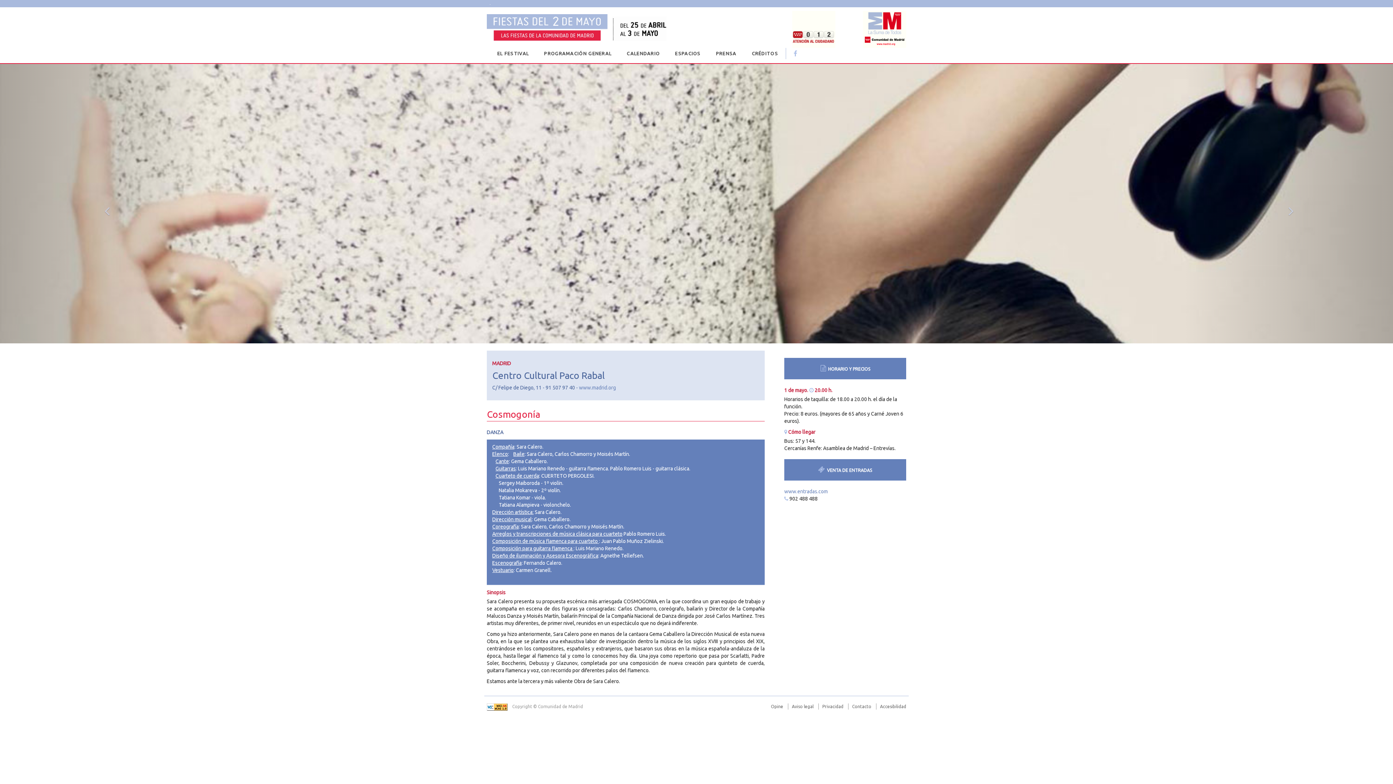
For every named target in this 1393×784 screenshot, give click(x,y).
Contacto (861, 706)
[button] (104, 203)
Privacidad (832, 706)
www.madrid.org (597, 388)
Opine (777, 706)
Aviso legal (803, 706)
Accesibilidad (893, 706)
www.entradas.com (806, 491)
